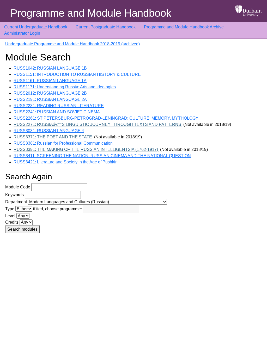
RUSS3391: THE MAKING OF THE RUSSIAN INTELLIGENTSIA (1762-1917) (86, 149)
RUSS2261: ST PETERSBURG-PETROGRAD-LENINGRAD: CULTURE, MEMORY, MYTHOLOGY (106, 118)
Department (16, 202)
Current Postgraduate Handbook (106, 27)
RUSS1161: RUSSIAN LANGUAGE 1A (50, 80)
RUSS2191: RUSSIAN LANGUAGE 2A (50, 99)
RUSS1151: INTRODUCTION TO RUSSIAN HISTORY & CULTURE (77, 74)
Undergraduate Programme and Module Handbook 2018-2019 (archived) (72, 44)
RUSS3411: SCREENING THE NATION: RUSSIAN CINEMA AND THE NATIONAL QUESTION (102, 156)
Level (10, 216)
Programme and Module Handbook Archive (184, 27)
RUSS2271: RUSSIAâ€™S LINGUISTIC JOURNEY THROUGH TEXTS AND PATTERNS (98, 124)
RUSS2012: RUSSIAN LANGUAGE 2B (50, 93)
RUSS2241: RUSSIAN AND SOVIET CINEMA (57, 112)
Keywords (14, 195)
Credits (12, 222)
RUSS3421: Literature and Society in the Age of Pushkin (66, 162)
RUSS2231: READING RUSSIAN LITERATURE (59, 105)
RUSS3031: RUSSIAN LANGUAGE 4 (49, 130)
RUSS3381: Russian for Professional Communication (63, 143)
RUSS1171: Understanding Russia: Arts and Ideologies (65, 87)
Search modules (22, 229)
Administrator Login (22, 33)
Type (9, 209)
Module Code (17, 187)
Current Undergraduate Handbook (35, 27)
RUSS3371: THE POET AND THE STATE (53, 137)
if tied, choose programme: (57, 209)
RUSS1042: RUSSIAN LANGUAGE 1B (50, 68)
